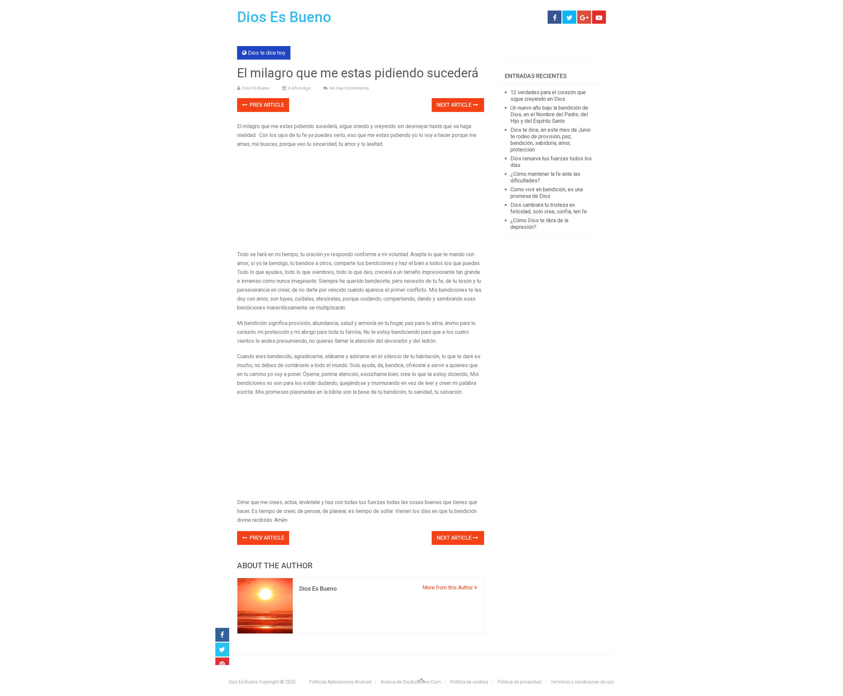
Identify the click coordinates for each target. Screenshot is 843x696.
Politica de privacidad (519, 681)
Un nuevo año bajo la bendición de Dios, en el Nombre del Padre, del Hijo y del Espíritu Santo (549, 114)
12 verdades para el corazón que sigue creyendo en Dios (548, 95)
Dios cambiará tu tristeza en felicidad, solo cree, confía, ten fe (548, 208)
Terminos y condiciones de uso (582, 681)
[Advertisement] (360, 201)
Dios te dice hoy (267, 53)
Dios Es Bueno (284, 17)
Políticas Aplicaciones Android (340, 681)
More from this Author (448, 587)
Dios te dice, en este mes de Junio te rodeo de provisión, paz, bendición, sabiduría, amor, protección (550, 140)
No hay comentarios (349, 88)
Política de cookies (469, 681)
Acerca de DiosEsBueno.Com (411, 681)
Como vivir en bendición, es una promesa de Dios (546, 192)
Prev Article (266, 105)
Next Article (455, 105)
